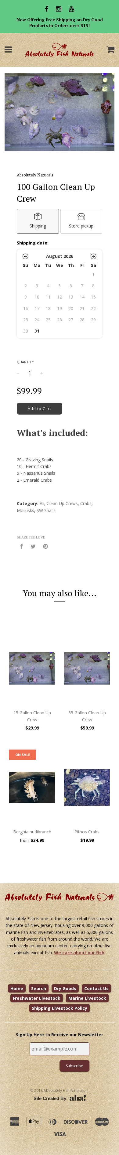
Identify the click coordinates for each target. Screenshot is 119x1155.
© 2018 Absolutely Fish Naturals (57, 1090)
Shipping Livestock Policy (59, 1008)
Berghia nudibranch (32, 832)
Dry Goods (65, 988)
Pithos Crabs (86, 832)
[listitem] (38, 221)
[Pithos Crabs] (87, 787)
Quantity (25, 362)
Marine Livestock (87, 998)
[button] (25, 256)
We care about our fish (79, 952)
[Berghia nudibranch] (32, 787)
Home (16, 988)
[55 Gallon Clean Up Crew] (87, 668)
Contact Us (96, 988)
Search (38, 988)
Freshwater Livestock (36, 998)
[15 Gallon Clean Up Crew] (32, 668)
